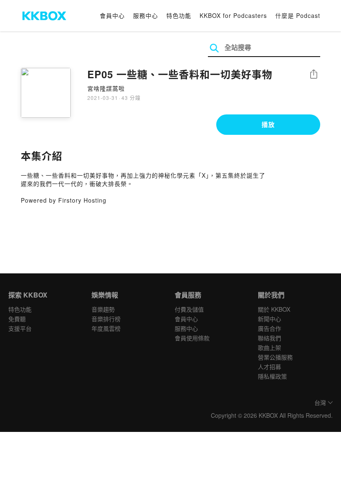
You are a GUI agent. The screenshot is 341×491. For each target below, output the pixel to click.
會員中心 (112, 15)
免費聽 (17, 319)
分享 (313, 75)
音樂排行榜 (106, 319)
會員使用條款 (192, 338)
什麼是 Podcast (297, 15)
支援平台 (20, 328)
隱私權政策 (272, 376)
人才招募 (269, 366)
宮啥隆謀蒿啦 (106, 88)
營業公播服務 (275, 357)
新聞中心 (269, 319)
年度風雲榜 (106, 328)
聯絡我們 (269, 338)
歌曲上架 (269, 347)
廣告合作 (269, 328)
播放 (268, 124)
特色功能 (178, 15)
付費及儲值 (189, 309)
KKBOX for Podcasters (233, 15)
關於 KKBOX (274, 309)
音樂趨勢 (103, 309)
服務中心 (145, 15)
